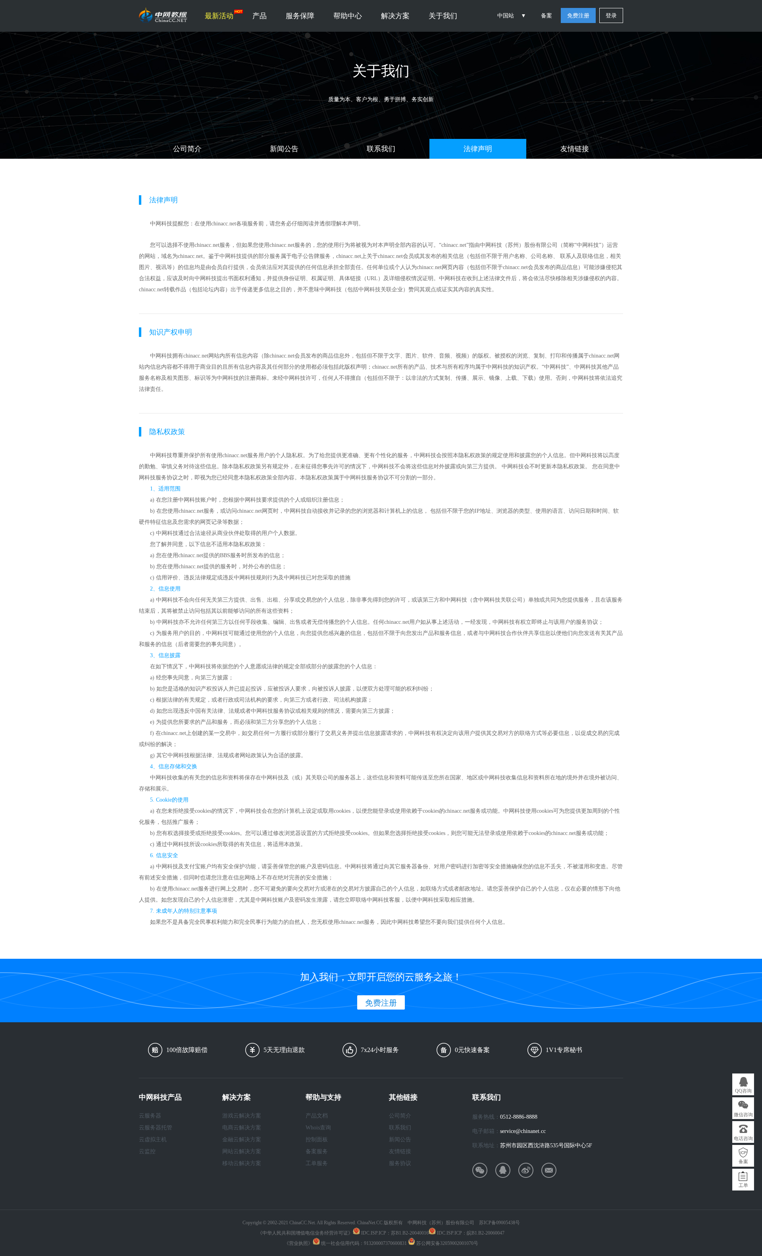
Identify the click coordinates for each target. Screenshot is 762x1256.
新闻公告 (284, 149)
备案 (546, 16)
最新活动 (219, 16)
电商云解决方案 (241, 1128)
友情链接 (574, 149)
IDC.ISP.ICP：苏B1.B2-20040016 (394, 1233)
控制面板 (317, 1140)
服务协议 (400, 1163)
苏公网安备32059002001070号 (446, 1243)
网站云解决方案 (241, 1151)
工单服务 (317, 1163)
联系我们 (381, 149)
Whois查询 (318, 1128)
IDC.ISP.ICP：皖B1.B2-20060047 (470, 1233)
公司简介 (187, 149)
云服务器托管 (155, 1128)
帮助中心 (347, 16)
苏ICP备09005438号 (499, 1222)
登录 (611, 16)
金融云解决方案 (241, 1140)
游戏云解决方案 (241, 1116)
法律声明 (478, 149)
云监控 (147, 1151)
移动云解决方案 (241, 1163)
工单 (743, 1185)
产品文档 (317, 1116)
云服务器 (150, 1116)
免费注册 (578, 16)
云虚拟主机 (153, 1140)
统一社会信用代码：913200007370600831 (363, 1243)
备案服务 (317, 1151)
